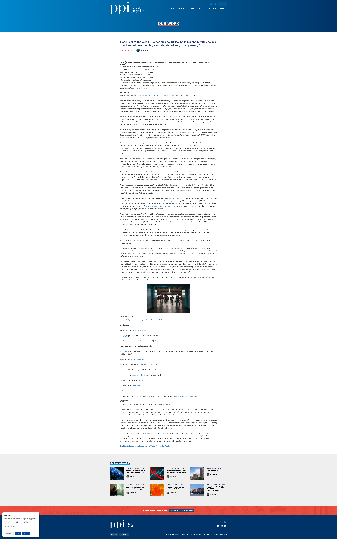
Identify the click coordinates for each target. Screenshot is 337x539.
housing (140, 380)
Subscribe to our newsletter (182, 511)
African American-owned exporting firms (161, 201)
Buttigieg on (124, 336)
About (181, 9)
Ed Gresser (144, 50)
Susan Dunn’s (124, 351)
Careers (124, 534)
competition (136, 386)
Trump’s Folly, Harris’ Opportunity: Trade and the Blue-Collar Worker (143, 320)
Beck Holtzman (214, 474)
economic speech (141, 330)
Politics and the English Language (140, 341)
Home (173, 9)
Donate (222, 4)
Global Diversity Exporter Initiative (159, 206)
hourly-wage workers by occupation (185, 396)
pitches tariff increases (139, 359)
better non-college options (141, 375)
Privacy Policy (208, 534)
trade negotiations (146, 365)
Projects (201, 9)
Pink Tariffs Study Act (193, 190)
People (191, 9)
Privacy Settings (221, 534)
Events (223, 9)
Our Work (213, 9)
